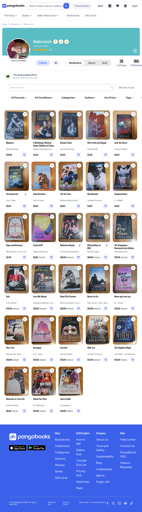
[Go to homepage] (13, 6)
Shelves (60, 465)
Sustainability (105, 456)
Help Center (128, 439)
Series (59, 471)
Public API (102, 482)
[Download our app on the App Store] (18, 448)
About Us (102, 439)
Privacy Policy (66, 503)
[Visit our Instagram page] (119, 503)
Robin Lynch (29, 24)
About (100, 5)
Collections (62, 446)
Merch (100, 475)
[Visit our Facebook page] (107, 503)
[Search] (66, 6)
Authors (60, 458)
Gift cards (61, 477)
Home (4, 24)
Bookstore (75, 62)
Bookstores (73, 15)
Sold (104, 62)
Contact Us (127, 446)
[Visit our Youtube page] (125, 503)
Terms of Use (51, 503)
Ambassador (104, 469)
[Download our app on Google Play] (36, 447)
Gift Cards (90, 15)
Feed (79, 488)
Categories (62, 452)
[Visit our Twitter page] (113, 503)
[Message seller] (56, 63)
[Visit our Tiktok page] (131, 503)
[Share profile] (135, 50)
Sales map (82, 481)
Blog (99, 462)
